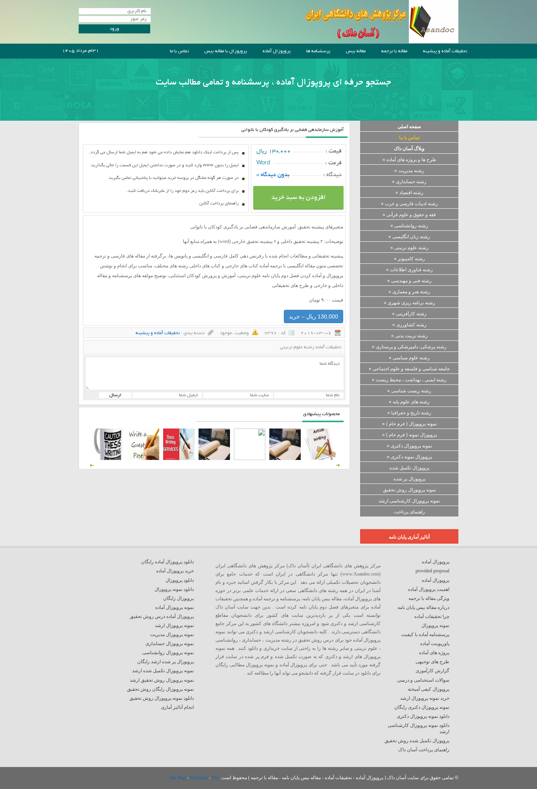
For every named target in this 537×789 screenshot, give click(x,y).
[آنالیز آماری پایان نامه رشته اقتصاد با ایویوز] (179, 458)
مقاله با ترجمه (394, 51)
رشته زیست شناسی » (409, 391)
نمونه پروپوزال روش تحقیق (409, 490)
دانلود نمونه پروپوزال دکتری (423, 716)
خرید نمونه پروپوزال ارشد (424, 698)
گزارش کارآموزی (432, 670)
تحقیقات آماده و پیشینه (445, 51)
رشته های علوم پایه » (409, 402)
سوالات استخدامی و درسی (423, 680)
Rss (215, 777)
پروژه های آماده (434, 652)
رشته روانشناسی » (409, 225)
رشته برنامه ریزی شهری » (409, 302)
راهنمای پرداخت (409, 512)
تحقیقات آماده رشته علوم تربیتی (310, 347)
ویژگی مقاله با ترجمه (428, 598)
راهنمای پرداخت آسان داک (423, 749)
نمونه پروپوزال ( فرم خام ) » (409, 424)
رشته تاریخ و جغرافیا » (409, 413)
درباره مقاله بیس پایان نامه (423, 607)
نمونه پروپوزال (435, 625)
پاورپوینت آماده (434, 643)
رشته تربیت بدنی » (409, 335)
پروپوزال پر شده (409, 479)
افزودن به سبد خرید (298, 197)
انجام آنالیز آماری (177, 707)
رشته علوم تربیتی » (409, 247)
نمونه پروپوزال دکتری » (409, 446)
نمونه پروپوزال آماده (174, 607)
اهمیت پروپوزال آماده (428, 589)
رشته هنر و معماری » (409, 291)
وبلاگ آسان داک (409, 148)
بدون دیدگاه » (273, 175)
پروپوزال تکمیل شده (409, 468)
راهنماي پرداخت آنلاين (219, 203)
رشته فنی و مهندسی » (409, 280)
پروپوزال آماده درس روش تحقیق (162, 616)
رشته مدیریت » (409, 170)
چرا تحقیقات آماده (431, 616)
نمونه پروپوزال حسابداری (169, 643)
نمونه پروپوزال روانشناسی (168, 652)
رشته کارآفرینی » (409, 313)
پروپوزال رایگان (178, 598)
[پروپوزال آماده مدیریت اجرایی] (249, 458)
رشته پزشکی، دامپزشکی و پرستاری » (409, 346)
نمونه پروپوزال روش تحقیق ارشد (162, 680)
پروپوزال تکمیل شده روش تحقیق (416, 740)
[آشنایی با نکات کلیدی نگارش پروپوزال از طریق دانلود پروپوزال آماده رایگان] (143, 458)
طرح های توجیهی (432, 661)
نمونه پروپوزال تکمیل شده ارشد (163, 670)
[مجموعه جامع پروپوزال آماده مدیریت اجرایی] (214, 458)
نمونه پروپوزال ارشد (174, 625)
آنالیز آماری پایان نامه (409, 537)
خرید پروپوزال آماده (175, 571)
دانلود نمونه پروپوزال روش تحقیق (161, 698)
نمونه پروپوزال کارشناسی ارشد (409, 501)
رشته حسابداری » (409, 181)
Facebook (199, 777)
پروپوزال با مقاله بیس (225, 51)
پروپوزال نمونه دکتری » (409, 457)
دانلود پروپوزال (180, 580)
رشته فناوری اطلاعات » (409, 269)
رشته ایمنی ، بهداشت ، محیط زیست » (409, 380)
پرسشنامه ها (318, 51)
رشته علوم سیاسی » (409, 357)
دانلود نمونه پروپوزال (174, 589)
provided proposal (432, 571)
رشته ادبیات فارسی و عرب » (409, 203)
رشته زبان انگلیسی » (409, 236)
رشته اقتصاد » (409, 192)
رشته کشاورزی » (409, 324)
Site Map (178, 777)
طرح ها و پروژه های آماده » (409, 159)
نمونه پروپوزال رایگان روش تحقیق (160, 689)
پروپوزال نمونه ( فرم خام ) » (409, 435)
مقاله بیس (356, 51)
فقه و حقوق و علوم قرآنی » (409, 214)
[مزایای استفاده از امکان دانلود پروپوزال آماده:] (108, 458)
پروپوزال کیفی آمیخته (428, 689)
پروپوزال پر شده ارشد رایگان (165, 661)
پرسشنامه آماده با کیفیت (425, 634)
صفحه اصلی (409, 126)
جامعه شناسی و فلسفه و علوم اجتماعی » (409, 369)
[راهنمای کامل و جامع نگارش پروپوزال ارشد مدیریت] (320, 458)
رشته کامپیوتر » (409, 258)
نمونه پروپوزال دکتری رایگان (421, 707)
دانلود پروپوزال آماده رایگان (167, 562)
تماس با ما (179, 51)
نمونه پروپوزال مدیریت (172, 634)
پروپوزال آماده (277, 51)
